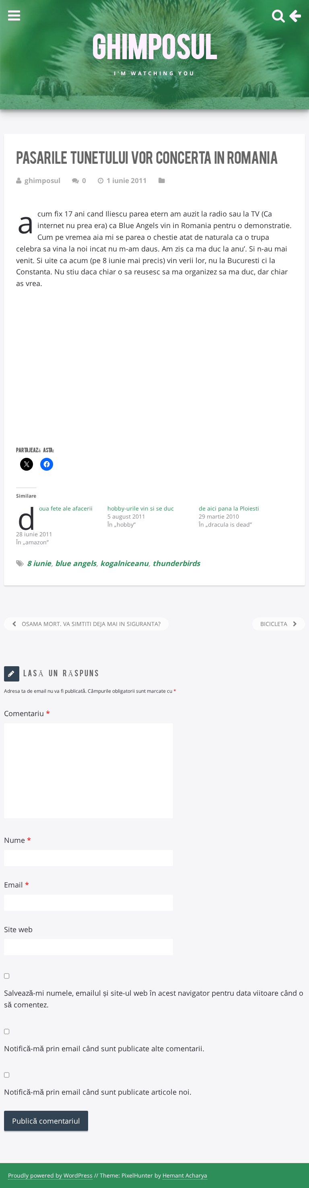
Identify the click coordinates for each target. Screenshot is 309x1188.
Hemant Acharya (185, 1175)
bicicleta (274, 624)
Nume (17, 840)
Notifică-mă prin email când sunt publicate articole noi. (98, 1092)
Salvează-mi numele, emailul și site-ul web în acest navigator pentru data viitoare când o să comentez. (153, 998)
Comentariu (27, 713)
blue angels (75, 563)
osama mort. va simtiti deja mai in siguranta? (90, 624)
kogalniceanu (124, 563)
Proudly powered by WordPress (50, 1175)
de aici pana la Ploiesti (229, 508)
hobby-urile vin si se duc (140, 508)
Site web (18, 929)
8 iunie (39, 563)
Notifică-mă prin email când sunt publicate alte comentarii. (104, 1048)
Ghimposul (154, 45)
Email (16, 884)
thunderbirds (176, 563)
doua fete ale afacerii (66, 508)
